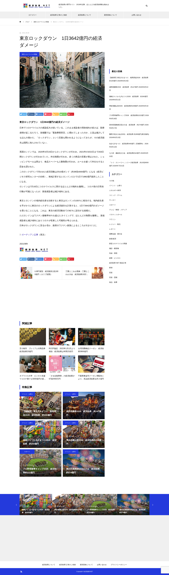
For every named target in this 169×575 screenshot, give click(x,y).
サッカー (112, 200)
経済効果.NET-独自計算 (117, 263)
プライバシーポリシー (119, 565)
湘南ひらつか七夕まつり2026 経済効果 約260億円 (128, 96)
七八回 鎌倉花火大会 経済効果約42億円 (124, 153)
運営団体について (110, 15)
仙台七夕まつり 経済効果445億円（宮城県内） (126, 144)
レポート (112, 229)
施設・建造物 (114, 248)
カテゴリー (33, 15)
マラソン (112, 219)
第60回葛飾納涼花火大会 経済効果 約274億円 (126, 125)
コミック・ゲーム (115, 195)
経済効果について (84, 15)
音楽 (110, 272)
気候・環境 (113, 253)
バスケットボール (115, 214)
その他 (111, 181)
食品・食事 (113, 282)
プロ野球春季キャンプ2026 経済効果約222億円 (127, 115)
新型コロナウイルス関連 (29, 54)
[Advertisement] (62, 300)
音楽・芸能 (113, 277)
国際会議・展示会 (115, 234)
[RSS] (21, 571)
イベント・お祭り (27, 394)
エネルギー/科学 (115, 190)
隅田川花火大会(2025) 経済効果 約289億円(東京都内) (129, 134)
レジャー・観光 (114, 224)
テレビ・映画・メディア (118, 210)
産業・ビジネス (114, 258)
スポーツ (27, 451)
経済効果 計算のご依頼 (58, 15)
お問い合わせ (136, 15)
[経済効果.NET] (37, 6)
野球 (110, 268)
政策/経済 (112, 239)
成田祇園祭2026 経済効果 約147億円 (123, 87)
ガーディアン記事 (30, 235)
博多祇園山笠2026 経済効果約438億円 (123, 106)
